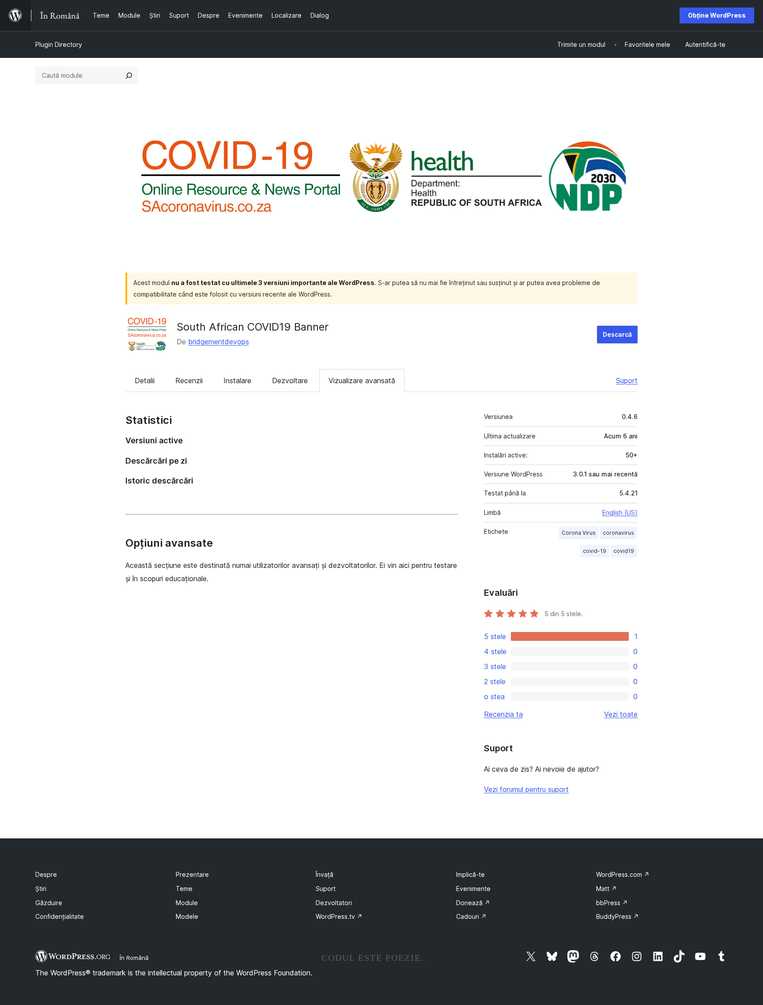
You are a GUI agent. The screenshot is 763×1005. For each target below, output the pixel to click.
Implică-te (470, 874)
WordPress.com (623, 874)
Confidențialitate (59, 916)
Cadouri (471, 916)
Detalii (145, 380)
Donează (473, 902)
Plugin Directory (58, 44)
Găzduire (48, 902)
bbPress (612, 902)
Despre (46, 874)
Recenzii (189, 380)
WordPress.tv (339, 916)
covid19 (623, 551)
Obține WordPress (717, 15)
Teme (184, 888)
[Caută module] (129, 75)
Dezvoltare (290, 380)
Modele (187, 916)
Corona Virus (579, 532)
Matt (606, 888)
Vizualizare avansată (362, 380)
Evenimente (473, 888)
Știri (40, 888)
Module (187, 902)
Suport (627, 380)
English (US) (620, 512)
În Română (134, 957)
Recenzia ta (503, 714)
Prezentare (192, 874)
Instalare (237, 380)
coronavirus (618, 532)
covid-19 (594, 551)
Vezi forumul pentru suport (526, 789)
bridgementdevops (218, 341)
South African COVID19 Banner (253, 326)
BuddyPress (617, 916)
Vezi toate (621, 714)
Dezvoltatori (334, 902)
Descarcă (617, 334)
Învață (324, 874)
